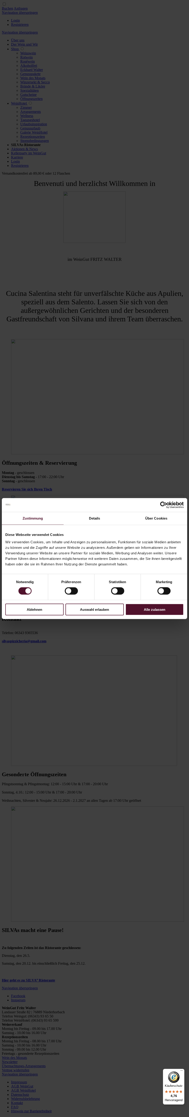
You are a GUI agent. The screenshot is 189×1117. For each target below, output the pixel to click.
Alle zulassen (154, 609)
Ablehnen (34, 609)
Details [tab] (94, 518)
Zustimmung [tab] (33, 518)
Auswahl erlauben (94, 609)
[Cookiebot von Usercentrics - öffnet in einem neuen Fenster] (163, 505)
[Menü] (181, 1071)
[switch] (71, 591)
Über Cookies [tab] (156, 518)
